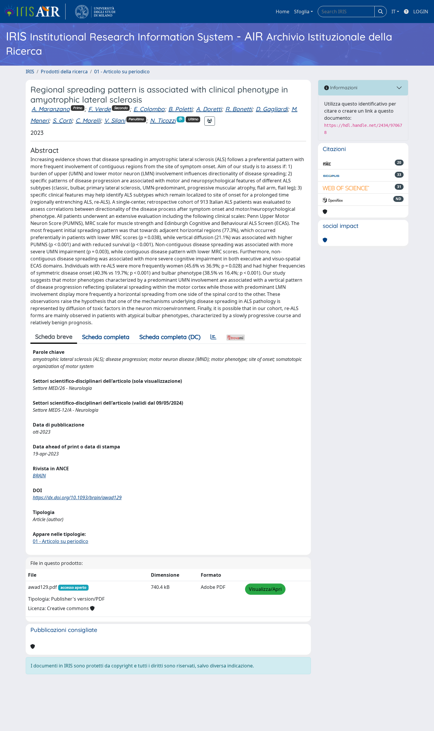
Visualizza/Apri (265, 589)
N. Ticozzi (163, 120)
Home (282, 11)
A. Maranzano (51, 109)
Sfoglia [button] (301, 11)
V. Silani (114, 120)
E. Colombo (148, 109)
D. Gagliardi (272, 109)
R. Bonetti (238, 109)
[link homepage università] (95, 12)
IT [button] (393, 11)
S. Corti (62, 120)
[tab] (213, 337)
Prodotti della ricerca (64, 71)
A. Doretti (208, 109)
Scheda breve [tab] (53, 336)
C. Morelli (88, 120)
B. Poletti (180, 109)
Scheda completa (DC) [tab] (169, 337)
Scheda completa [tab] (105, 337)
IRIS (30, 71)
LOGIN (420, 11)
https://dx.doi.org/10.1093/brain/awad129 (77, 497)
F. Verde (99, 109)
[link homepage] (35, 12)
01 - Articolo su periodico (122, 71)
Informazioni (343, 87)
